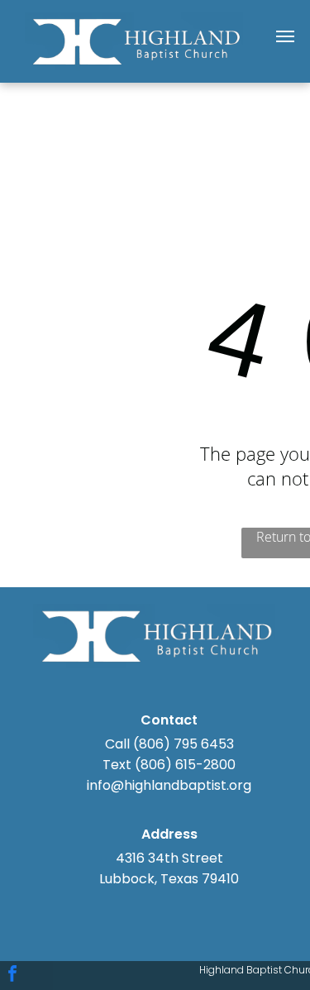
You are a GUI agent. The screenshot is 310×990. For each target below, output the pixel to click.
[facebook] (12, 975)
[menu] (285, 36)
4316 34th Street (169, 858)
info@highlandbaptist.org (169, 785)
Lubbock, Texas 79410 (169, 878)
